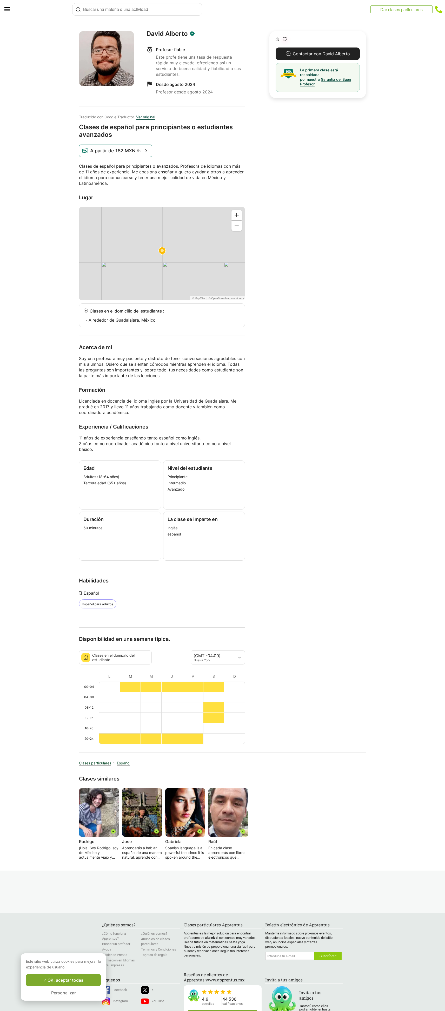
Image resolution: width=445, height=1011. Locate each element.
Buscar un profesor (116, 944)
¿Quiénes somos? (154, 933)
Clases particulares (95, 763)
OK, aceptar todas (65, 980)
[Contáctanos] (438, 9)
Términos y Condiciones (158, 949)
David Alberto (167, 33)
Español (91, 593)
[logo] (43, 9)
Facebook (119, 990)
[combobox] (137, 9)
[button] (285, 39)
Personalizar (63, 992)
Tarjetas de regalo (154, 955)
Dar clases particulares (401, 9)
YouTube (157, 1001)
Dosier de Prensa (114, 955)
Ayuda (106, 949)
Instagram (120, 1001)
